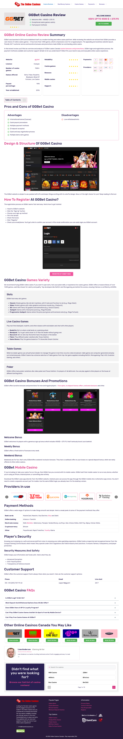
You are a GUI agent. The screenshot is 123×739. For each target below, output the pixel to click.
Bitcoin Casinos (53, 707)
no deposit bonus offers (74, 386)
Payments (91, 4)
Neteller (30, 523)
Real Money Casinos (64, 4)
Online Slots (52, 703)
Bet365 (85, 682)
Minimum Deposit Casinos (57, 710)
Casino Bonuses (53, 705)
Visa (49, 516)
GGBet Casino (53, 717)
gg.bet (37, 59)
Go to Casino (104, 24)
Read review (13, 640)
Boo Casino (53, 682)
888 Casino (53, 673)
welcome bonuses (90, 386)
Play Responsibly (86, 707)
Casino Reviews (48, 4)
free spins (61, 386)
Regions (83, 710)
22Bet (85, 673)
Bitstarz (86, 677)
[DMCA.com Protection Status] (20, 732)
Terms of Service (86, 705)
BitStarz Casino (54, 724)
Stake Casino (53, 722)
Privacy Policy (85, 703)
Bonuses (102, 4)
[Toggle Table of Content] (23, 100)
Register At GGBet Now (61, 274)
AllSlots (51, 677)
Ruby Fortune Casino (55, 726)
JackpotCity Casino (55, 720)
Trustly (47, 530)
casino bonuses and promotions (72, 49)
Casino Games (79, 4)
